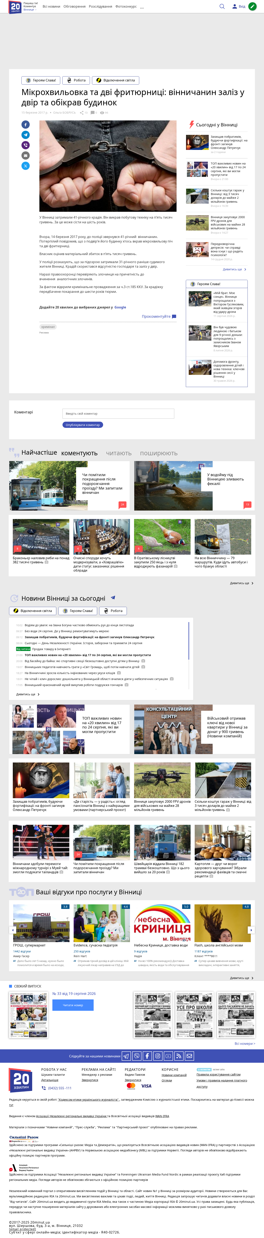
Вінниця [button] (29, 9)
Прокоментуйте (159, 316)
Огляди (167, 1080)
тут (11, 1105)
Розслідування (100, 6)
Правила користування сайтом (218, 1074)
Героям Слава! (44, 80)
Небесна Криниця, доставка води (161, 945)
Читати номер (73, 1005)
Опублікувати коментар (83, 425)
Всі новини (51, 6)
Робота (80, 80)
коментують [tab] (79, 453)
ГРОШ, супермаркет (29, 945)
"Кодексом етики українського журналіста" (88, 1099)
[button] (112, 598)
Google (120, 307)
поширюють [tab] (159, 453)
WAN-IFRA (162, 1116)
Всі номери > (245, 1043)
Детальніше (49, 1080)
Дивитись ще (235, 269)
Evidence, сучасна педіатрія (96, 945)
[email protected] (22, 1229)
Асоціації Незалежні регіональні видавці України (71, 1116)
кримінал (48, 327)
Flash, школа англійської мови (218, 945)
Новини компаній (174, 1075)
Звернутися (90, 1080)
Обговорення (75, 6)
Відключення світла (119, 80)
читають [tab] (119, 453)
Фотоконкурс (126, 6)
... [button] (142, 6)
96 (104, 113)
